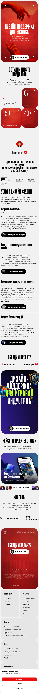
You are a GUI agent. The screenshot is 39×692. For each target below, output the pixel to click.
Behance (26, 604)
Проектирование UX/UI (13, 630)
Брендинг (8, 633)
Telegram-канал (29, 598)
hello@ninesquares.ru (12, 652)
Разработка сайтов (11, 627)
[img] (19, 402)
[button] (19, 57)
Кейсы (6, 601)
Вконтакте (27, 608)
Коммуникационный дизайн (15, 636)
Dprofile (26, 601)
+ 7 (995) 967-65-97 (11, 649)
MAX (6, 658)
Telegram (7, 655)
